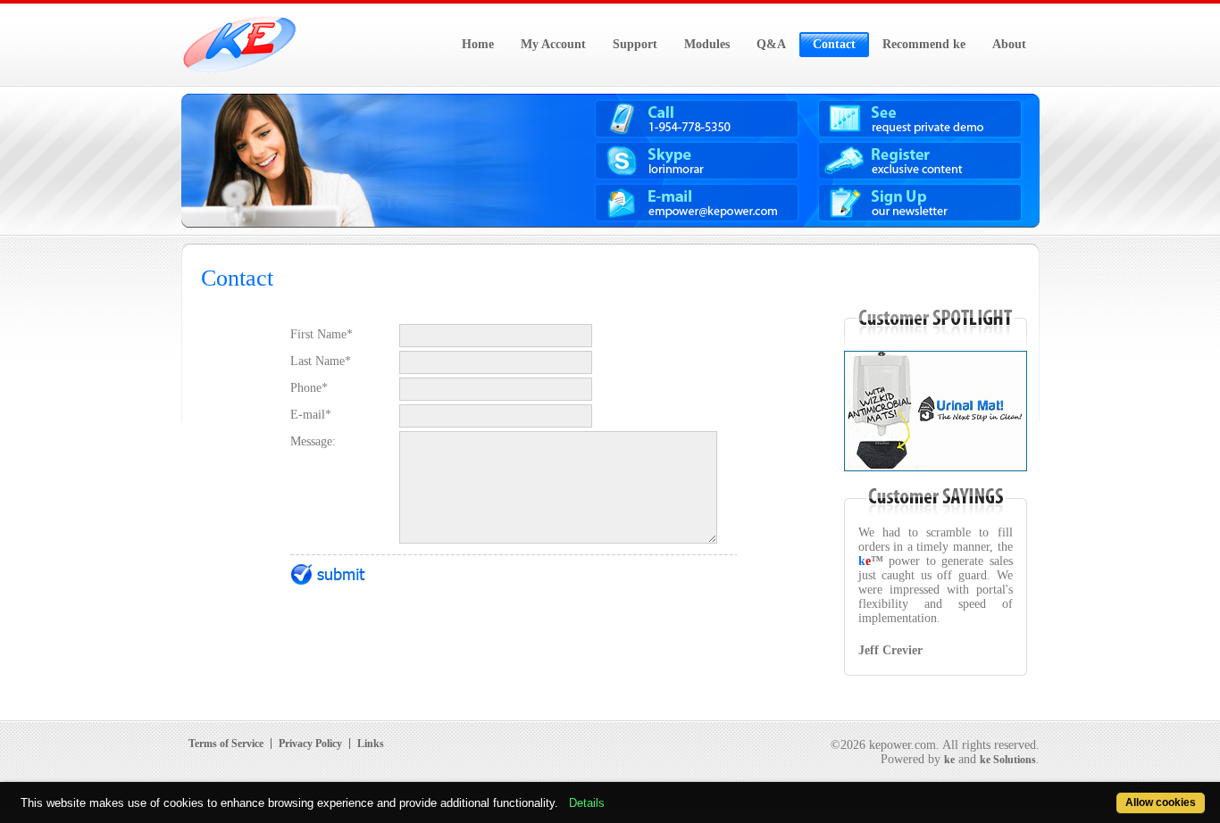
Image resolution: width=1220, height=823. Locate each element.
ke (949, 759)
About (1009, 44)
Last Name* (320, 361)
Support (635, 44)
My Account (553, 44)
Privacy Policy (310, 743)
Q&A (771, 44)
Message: (313, 441)
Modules (707, 44)
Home (478, 44)
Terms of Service (225, 743)
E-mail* (310, 414)
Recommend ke (923, 44)
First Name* (321, 334)
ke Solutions (1008, 759)
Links (370, 743)
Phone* (309, 388)
